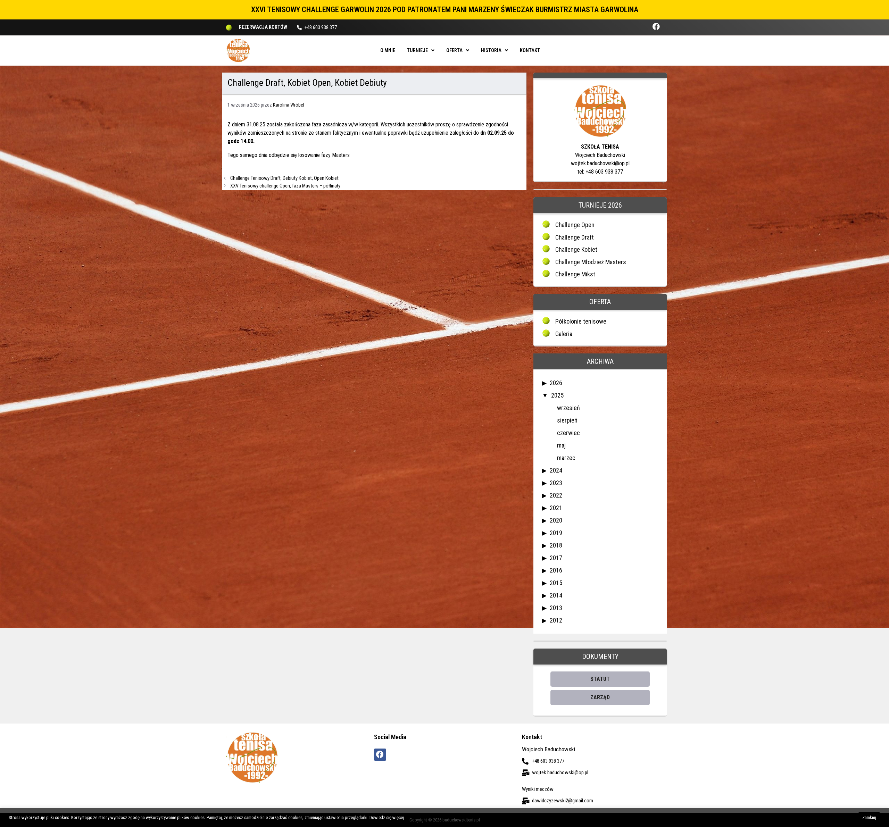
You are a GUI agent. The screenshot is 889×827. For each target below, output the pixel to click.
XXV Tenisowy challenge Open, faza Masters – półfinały (285, 186)
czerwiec (568, 432)
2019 (556, 532)
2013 (556, 607)
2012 (556, 620)
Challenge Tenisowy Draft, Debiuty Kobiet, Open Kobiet (284, 178)
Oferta (454, 50)
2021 (556, 507)
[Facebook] (656, 26)
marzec (566, 457)
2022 (556, 495)
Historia (491, 50)
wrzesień (568, 407)
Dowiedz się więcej (386, 817)
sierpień (567, 420)
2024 (556, 470)
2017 (556, 557)
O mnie (387, 50)
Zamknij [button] (869, 817)
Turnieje (417, 50)
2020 (556, 520)
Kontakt (530, 50)
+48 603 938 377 (321, 27)
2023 (556, 482)
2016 (556, 570)
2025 (557, 395)
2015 (556, 582)
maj (561, 445)
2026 (556, 382)
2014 (556, 595)
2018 (556, 545)
